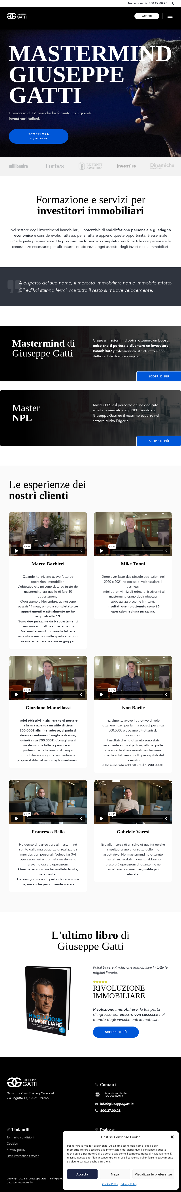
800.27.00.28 (158, 3)
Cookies (12, 1144)
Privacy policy (16, 1150)
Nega (115, 1174)
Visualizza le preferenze (153, 1174)
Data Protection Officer (23, 1156)
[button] (172, 1137)
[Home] (17, 16)
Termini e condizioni (20, 1137)
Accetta (82, 1174)
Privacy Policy (129, 1184)
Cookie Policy (110, 1184)
